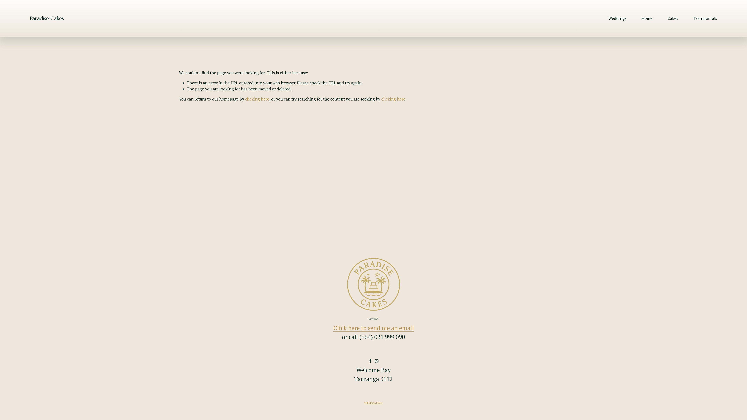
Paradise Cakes (47, 18)
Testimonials (705, 18)
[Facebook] (370, 361)
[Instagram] (377, 361)
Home (647, 18)
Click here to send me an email (373, 328)
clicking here (257, 99)
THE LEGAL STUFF (373, 402)
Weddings (617, 18)
